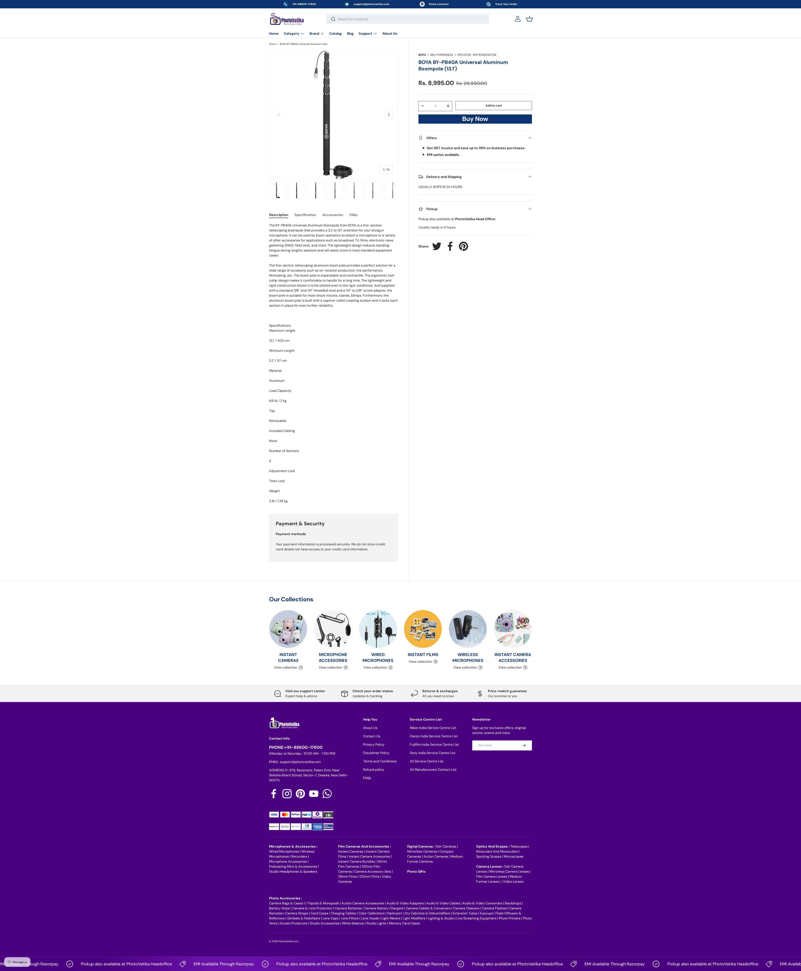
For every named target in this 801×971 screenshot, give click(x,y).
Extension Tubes (465, 913)
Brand (314, 33)
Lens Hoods (370, 918)
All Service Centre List (426, 761)
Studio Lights (376, 923)
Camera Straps (296, 913)
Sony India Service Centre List (432, 753)
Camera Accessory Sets (372, 871)
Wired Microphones (284, 851)
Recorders (299, 856)
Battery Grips (279, 908)
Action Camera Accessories (362, 903)
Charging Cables (343, 913)
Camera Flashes (494, 908)
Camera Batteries (348, 908)
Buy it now (475, 120)
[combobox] (407, 19)
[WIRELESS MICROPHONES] (468, 629)
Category (291, 33)
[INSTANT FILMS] (423, 629)
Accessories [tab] (332, 215)
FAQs (367, 778)
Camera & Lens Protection (312, 908)
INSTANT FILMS (423, 654)
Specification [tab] (305, 215)
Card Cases (319, 913)
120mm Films (369, 876)
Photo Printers (509, 918)
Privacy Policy (373, 744)
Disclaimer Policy (376, 753)
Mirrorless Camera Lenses (509, 871)
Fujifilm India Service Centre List (434, 744)
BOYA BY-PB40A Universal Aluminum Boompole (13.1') (305, 44)
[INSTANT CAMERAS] (288, 629)
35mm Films (347, 876)
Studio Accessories (324, 923)
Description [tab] (278, 215)
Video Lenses (513, 881)
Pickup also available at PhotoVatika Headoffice (97, 964)
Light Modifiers (414, 918)
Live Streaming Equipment (476, 918)
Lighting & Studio (441, 918)
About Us (389, 33)
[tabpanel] (333, 363)
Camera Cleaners (466, 908)
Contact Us (371, 736)
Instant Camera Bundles (356, 861)
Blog (350, 33)
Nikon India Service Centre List (433, 728)
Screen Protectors (293, 923)
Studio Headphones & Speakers (293, 871)
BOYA (422, 55)
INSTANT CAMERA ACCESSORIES (513, 657)
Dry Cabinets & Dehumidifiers (427, 913)
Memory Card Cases (404, 923)
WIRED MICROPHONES (378, 657)
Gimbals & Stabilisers (303, 918)
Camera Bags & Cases (286, 903)
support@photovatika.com (300, 762)
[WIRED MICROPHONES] (378, 629)
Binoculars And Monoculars (497, 851)
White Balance (353, 923)
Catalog (335, 33)
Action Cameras (435, 856)
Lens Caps (331, 918)
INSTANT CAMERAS (288, 657)
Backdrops (513, 903)
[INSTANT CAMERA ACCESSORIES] (513, 629)
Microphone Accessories (288, 861)
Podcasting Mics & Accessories (293, 866)
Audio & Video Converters (482, 903)
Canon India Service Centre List (434, 736)
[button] (529, 18)
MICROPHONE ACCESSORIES (333, 657)
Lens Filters (350, 918)
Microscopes (513, 856)
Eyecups (486, 913)
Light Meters (390, 918)
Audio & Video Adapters (405, 903)
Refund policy (373, 769)
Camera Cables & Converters (428, 908)
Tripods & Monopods (323, 903)
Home (274, 33)
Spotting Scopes (488, 856)
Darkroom (394, 913)
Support (365, 33)
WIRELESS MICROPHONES (467, 657)
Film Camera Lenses (491, 876)
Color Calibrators (372, 913)
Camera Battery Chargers (383, 908)
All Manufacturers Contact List (433, 769)
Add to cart (494, 105)
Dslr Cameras (446, 846)
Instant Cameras (350, 851)
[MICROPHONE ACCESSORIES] (333, 629)
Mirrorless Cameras (422, 851)
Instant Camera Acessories (369, 856)
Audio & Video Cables (443, 903)
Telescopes (519, 846)
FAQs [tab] (353, 215)
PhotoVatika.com (288, 941)
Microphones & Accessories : (293, 846)
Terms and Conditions (380, 761)
